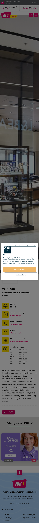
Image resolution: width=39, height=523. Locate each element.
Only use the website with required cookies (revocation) (21, 245)
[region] (19, 261)
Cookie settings (21, 274)
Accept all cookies (19, 269)
